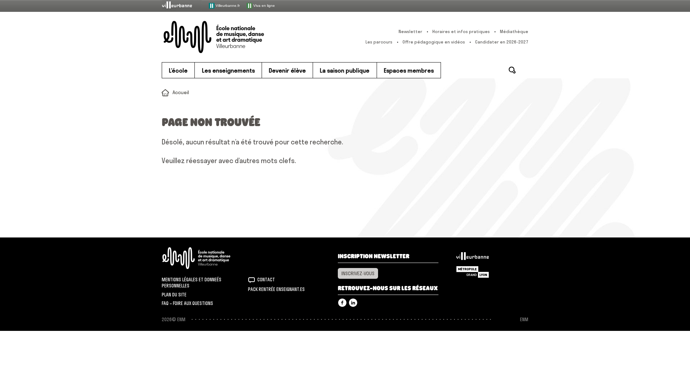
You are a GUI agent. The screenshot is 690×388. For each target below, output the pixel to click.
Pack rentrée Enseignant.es (276, 289)
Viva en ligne (263, 5)
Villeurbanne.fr (227, 5)
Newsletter (410, 31)
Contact (266, 279)
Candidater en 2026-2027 (501, 42)
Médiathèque (514, 31)
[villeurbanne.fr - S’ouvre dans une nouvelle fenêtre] (182, 5)
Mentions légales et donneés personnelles (191, 283)
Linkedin (353, 302)
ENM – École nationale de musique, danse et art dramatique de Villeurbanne (228, 37)
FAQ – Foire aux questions (187, 303)
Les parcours (378, 42)
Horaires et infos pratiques (461, 31)
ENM (206, 258)
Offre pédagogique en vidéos (433, 42)
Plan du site (174, 294)
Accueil (180, 92)
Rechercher (512, 70)
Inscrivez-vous (357, 273)
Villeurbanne (472, 258)
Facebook (342, 302)
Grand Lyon (472, 272)
